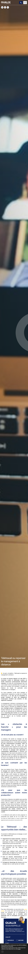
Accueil (5, 673)
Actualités (10, 673)
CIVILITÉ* (8, 937)
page (19, 949)
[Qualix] (6, 2)
